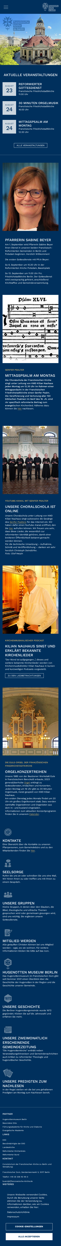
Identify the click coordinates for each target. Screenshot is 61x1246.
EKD (4, 1140)
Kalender (34, 814)
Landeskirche (9, 1147)
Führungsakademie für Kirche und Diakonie (22, 1127)
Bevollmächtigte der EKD (14, 1143)
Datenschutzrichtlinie (18, 1212)
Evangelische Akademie (13, 1130)
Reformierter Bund (11, 1155)
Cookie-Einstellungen (29, 1226)
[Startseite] (50, 7)
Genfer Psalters (18, 522)
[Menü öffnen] (6, 6)
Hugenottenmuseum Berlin (15, 1119)
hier (20, 408)
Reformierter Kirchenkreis (14, 1151)
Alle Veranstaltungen (31, 145)
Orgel (27, 782)
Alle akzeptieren (29, 1236)
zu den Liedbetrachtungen (24, 675)
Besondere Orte (10, 1123)
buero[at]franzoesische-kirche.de (18, 1181)
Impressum (13, 1216)
